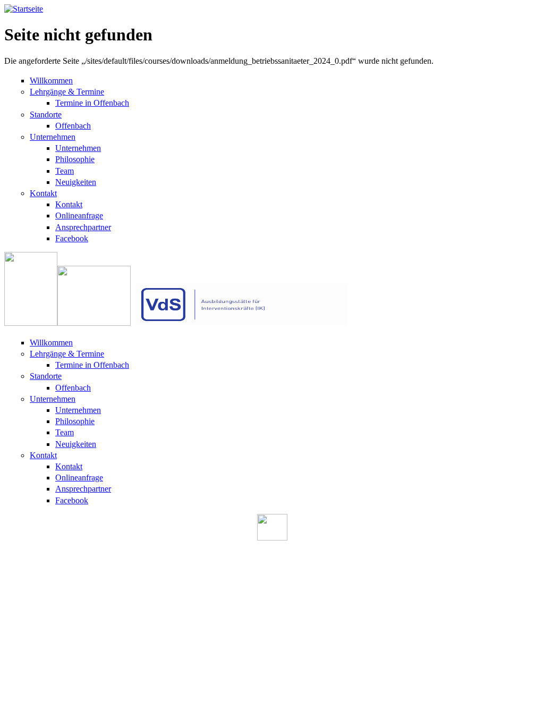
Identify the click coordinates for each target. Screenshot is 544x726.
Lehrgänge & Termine (67, 91)
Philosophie (75, 159)
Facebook (71, 238)
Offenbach (73, 125)
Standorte (46, 114)
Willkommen (51, 80)
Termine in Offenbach (92, 102)
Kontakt (43, 193)
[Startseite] (23, 8)
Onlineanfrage (79, 215)
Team (64, 170)
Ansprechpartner (83, 227)
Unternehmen (52, 136)
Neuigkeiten (75, 182)
